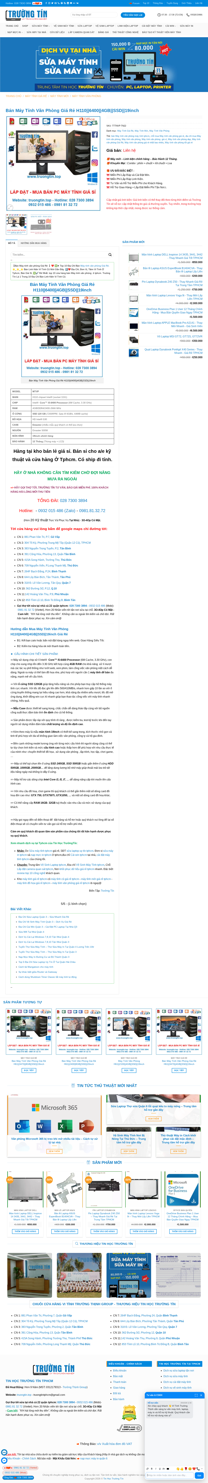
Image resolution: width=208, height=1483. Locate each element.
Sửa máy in (186, 26)
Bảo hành (118, 1399)
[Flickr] (74, 3)
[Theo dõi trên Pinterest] (62, 3)
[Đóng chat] (201, 1395)
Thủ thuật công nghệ (125, 32)
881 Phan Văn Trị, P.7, (42, 537)
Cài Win (169, 26)
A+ (163, 1469)
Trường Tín (107, 890)
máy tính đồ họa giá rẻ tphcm (33, 883)
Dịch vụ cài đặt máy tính (177, 1382)
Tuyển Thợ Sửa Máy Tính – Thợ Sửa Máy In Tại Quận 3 (48, 952)
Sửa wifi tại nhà (36, 32)
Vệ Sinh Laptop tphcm (53, 864)
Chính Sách (29, 1458)
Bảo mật (118, 1376)
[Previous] (12, 163)
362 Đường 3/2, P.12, (41, 588)
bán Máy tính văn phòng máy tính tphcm (130, 136)
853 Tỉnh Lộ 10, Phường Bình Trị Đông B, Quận (155, 1344)
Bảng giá (103, 32)
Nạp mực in (14, 32)
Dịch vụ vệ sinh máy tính (177, 1387)
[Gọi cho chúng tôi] (59, 3)
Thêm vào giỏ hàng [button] (25, 1231)
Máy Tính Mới (59, 96)
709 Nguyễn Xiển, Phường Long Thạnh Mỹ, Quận (55, 1344)
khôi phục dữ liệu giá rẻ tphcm (76, 869)
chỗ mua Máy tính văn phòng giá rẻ (167, 136)
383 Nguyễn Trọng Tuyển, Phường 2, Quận (52, 1327)
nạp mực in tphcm (41, 855)
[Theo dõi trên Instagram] (49, 3)
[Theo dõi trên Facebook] (46, 3)
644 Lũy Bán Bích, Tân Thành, (47, 577)
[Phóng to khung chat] (196, 1395)
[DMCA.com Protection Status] (129, 1412)
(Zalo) (69, 510)
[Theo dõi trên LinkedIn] (68, 3)
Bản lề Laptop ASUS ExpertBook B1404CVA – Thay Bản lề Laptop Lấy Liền (64, 1216)
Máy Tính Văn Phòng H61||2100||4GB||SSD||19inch (129, 1062)
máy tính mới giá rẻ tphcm (96, 879)
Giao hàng (119, 1387)
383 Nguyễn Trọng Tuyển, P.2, (47, 548)
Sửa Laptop (85, 26)
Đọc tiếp (29, 1070)
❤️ (194, 1468)
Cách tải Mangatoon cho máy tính (36, 967)
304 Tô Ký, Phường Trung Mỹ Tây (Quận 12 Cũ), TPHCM (57, 542)
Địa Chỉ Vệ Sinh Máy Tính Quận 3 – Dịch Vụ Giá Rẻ (45, 921)
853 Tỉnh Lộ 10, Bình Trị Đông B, (50, 600)
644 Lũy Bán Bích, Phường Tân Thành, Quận (152, 1321)
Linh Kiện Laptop (128, 26)
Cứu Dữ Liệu (57, 32)
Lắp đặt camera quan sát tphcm (35, 869)
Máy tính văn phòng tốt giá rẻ (179, 142)
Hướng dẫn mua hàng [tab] (34, 243)
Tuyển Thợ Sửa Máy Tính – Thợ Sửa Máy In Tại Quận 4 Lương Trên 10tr (56, 947)
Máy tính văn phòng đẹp (179, 139)
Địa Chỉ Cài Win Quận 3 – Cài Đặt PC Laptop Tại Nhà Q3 (48, 926)
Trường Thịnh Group (75, 1387)
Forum (136, 3)
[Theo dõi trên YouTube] (71, 3)
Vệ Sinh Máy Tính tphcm (90, 864)
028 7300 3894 (73, 500)
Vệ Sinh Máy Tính (64, 26)
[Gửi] (110, 255)
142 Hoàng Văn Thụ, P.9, (47, 594)
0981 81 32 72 (26, 609)
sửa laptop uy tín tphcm (80, 850)
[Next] (95, 163)
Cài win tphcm (79, 855)
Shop (25, 26)
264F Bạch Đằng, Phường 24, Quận (148, 1315)
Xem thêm (54, 1151)
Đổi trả (117, 1393)
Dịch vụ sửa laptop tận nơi (178, 1370)
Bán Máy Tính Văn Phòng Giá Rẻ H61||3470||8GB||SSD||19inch (29, 1062)
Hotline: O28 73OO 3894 (18, 3)
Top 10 (146, 3)
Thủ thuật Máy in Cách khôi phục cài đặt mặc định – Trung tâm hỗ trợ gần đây (178, 1139)
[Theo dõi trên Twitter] (52, 3)
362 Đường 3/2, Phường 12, (144, 1332)
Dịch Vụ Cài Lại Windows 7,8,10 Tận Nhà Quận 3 (44, 942)
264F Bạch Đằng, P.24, (45, 571)
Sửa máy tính (40, 26)
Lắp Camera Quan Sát (81, 32)
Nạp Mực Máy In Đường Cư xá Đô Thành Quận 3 (44, 957)
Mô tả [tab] (11, 243)
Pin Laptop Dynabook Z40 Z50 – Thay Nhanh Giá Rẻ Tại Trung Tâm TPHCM (104, 1216)
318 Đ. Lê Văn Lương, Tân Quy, (47, 582)
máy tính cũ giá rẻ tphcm (65, 879)
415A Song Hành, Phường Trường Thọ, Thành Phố (56, 1338)
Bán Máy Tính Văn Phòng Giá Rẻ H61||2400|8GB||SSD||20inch (79, 1062)
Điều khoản (119, 1370)
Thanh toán (119, 1382)
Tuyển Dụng (172, 3)
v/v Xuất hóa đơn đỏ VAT (114, 1444)
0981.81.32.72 (92, 510)
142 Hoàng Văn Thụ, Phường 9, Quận (150, 1338)
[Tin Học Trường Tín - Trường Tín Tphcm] (35, 15)
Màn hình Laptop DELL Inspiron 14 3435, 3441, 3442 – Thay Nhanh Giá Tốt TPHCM (25, 1216)
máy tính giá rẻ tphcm (34, 879)
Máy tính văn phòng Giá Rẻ (94, 265)
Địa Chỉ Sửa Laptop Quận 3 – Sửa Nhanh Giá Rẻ (44, 917)
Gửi (199, 1475)
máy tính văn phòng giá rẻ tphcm (71, 883)
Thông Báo (158, 3)
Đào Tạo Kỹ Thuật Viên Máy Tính (161, 32)
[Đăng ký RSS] (65, 3)
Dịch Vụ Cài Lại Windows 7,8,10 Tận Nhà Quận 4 (44, 937)
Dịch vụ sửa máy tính (175, 1376)
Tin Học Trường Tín (113, 1478)
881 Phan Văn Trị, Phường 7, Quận (46, 1315)
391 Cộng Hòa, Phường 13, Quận (49, 554)
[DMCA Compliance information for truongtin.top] (129, 1428)
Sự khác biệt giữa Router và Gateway (38, 972)
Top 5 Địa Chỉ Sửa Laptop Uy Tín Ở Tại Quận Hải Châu (47, 962)
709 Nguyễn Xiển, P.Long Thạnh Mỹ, (51, 565)
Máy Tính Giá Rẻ (36, 96)
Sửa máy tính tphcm (40, 850)
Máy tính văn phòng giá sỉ (154, 139)
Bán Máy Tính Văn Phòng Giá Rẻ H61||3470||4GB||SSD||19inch (179, 1062)
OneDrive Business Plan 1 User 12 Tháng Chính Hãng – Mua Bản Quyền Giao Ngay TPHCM (183, 1216)
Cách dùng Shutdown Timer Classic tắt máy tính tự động (48, 977)
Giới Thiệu (187, 3)
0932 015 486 (50, 510)
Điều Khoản (13, 1458)
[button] (10, 208)
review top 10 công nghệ (31, 873)
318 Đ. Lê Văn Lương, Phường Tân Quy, (148, 1327)
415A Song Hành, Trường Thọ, (48, 559)
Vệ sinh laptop (105, 26)
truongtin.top (24, 1394)
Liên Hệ (198, 3)
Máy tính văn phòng (131, 139)
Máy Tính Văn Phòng (86, 96)
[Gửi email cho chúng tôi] (56, 3)
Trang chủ (12, 26)
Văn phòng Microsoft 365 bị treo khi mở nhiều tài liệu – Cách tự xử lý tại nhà (54, 1140)
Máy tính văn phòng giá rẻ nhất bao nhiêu (144, 142)
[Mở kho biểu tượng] (202, 1469)
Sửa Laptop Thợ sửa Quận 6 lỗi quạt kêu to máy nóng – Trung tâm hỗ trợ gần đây (153, 1108)
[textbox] (170, 1475)
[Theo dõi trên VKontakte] (77, 3)
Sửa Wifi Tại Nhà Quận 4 (31, 932)
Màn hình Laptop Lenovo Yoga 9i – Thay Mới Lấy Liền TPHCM (143, 1215)
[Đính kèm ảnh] (148, 1469)
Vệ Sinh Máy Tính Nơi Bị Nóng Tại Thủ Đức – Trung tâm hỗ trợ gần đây (129, 1139)
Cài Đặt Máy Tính (152, 26)
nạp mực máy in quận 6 (93, 1458)
